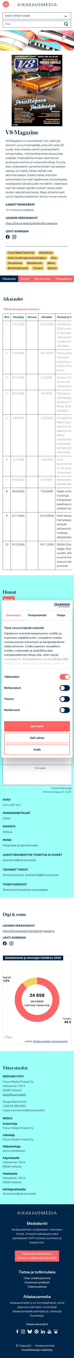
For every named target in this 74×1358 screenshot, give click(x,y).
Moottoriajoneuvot (18, 268)
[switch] (65, 688)
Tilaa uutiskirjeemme (37, 1278)
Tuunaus (38, 268)
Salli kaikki (37, 726)
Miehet (51, 263)
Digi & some (42, 279)
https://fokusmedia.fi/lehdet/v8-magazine (31, 223)
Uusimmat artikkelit (37, 1282)
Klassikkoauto (34, 263)
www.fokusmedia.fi (14, 1094)
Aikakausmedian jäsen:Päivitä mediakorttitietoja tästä (37, 1256)
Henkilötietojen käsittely (37, 1350)
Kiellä (37, 749)
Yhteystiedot (63, 279)
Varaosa (52, 268)
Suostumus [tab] (13, 615)
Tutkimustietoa (37, 1287)
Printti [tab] (8, 600)
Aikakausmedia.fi (37, 1324)
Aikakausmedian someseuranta (50, 1041)
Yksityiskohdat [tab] (37, 615)
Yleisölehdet (45, 253)
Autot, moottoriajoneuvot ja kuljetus (27, 258)
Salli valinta (37, 737)
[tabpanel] (37, 438)
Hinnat (25, 279)
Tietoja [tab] (61, 615)
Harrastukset (15, 263)
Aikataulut (9, 279)
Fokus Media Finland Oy (21, 253)
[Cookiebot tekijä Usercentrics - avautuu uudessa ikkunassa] (54, 605)
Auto (53, 258)
